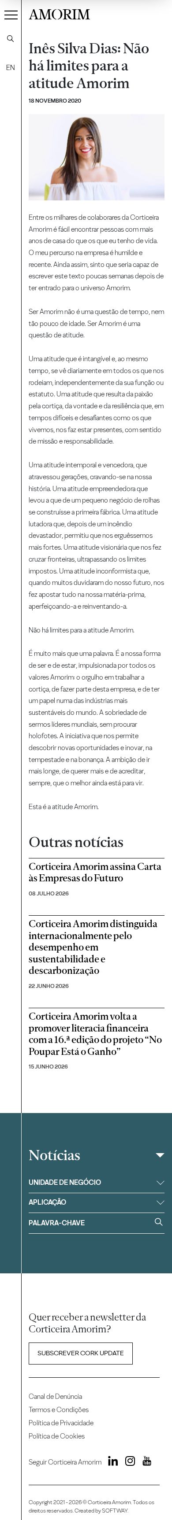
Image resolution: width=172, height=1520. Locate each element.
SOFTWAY (114, 1510)
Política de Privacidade (61, 1423)
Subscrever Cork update (80, 1353)
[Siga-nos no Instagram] (127, 1462)
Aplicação (47, 1202)
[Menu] (11, 14)
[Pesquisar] (10, 38)
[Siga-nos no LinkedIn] (111, 1462)
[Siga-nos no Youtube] (144, 1462)
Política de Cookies (57, 1436)
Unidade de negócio (65, 1182)
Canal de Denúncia (55, 1396)
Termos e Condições (59, 1409)
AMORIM (59, 13)
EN (10, 67)
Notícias (54, 1155)
